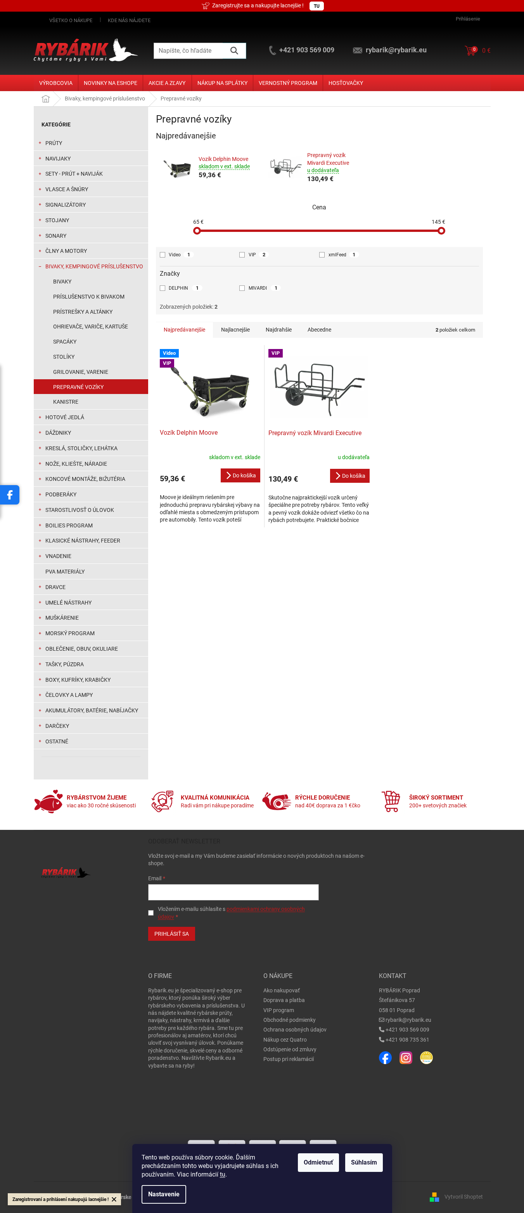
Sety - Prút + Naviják (74, 174)
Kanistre (65, 402)
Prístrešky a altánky (82, 312)
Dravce (55, 587)
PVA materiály (65, 571)
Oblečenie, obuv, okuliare (81, 649)
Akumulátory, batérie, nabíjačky (91, 710)
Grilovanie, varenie (80, 372)
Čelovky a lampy (69, 695)
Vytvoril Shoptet (463, 1197)
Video (179, 254)
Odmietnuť (318, 1162)
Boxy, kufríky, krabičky (78, 680)
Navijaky (58, 159)
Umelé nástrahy (68, 603)
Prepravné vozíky (78, 387)
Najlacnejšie (235, 330)
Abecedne (319, 330)
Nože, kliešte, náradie (76, 464)
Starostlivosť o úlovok (79, 510)
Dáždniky (58, 433)
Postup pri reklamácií (288, 1059)
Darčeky (57, 726)
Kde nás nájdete (129, 20)
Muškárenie (62, 618)
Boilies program (69, 525)
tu (222, 1174)
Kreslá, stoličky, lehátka (81, 448)
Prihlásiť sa (171, 934)
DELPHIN (184, 288)
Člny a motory (66, 251)
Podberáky (60, 494)
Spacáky (64, 342)
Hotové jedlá (64, 417)
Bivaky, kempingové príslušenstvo (94, 266)
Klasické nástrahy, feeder (82, 540)
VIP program (278, 1010)
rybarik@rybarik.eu (408, 1020)
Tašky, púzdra (64, 664)
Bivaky (62, 281)
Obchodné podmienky (289, 1020)
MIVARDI (263, 288)
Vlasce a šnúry (66, 189)
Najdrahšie (279, 330)
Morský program (70, 633)
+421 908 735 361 (407, 1040)
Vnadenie (58, 556)
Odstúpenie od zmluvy (289, 1049)
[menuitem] (56, 83)
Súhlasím (364, 1162)
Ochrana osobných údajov (295, 1029)
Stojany (57, 220)
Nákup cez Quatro (285, 1040)
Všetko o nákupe (70, 20)
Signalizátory (65, 205)
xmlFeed (342, 254)
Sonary (55, 236)
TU (317, 6)
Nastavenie (164, 1194)
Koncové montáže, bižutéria (85, 479)
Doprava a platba (284, 1000)
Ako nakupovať (281, 990)
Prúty (53, 143)
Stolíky (63, 357)
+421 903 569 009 (407, 1029)
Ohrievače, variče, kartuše (90, 326)
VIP (257, 254)
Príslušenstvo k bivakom (89, 297)
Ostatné (56, 741)
